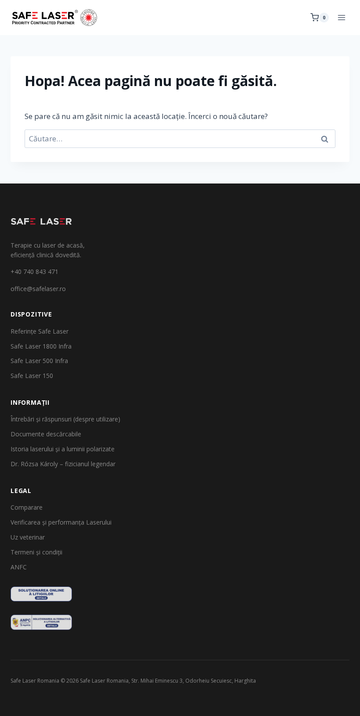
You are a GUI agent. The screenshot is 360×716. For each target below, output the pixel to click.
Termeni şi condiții (36, 552)
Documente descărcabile (46, 434)
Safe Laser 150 (32, 375)
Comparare (27, 507)
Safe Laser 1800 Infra (41, 346)
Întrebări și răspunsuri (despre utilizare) (65, 419)
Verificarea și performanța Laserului (61, 522)
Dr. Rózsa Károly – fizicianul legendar (63, 464)
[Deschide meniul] (341, 17)
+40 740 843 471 (34, 271)
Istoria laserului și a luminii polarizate (63, 449)
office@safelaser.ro (38, 288)
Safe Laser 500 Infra (39, 360)
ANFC (19, 567)
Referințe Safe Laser (39, 331)
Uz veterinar (28, 537)
